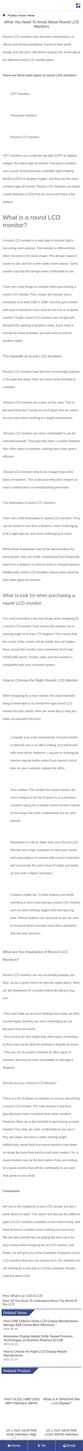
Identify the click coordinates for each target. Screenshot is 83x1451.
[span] (78, 5)
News (31, 15)
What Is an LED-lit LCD (26, 1295)
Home (22, 15)
